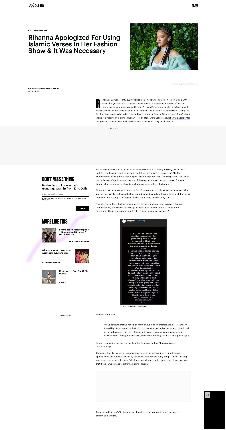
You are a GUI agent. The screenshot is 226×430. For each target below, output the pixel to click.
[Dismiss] (222, 393)
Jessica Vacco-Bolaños (45, 88)
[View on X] (143, 386)
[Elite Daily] (36, 5)
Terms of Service (78, 198)
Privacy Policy (46, 199)
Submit (83, 209)
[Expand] (206, 393)
